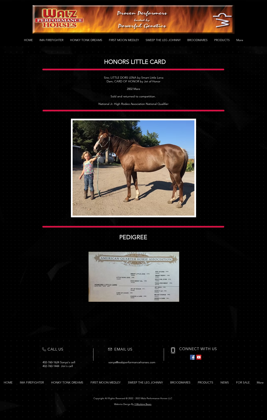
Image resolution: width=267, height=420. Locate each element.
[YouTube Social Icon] (198, 357)
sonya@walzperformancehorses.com (131, 362)
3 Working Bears (142, 404)
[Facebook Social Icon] (192, 357)
